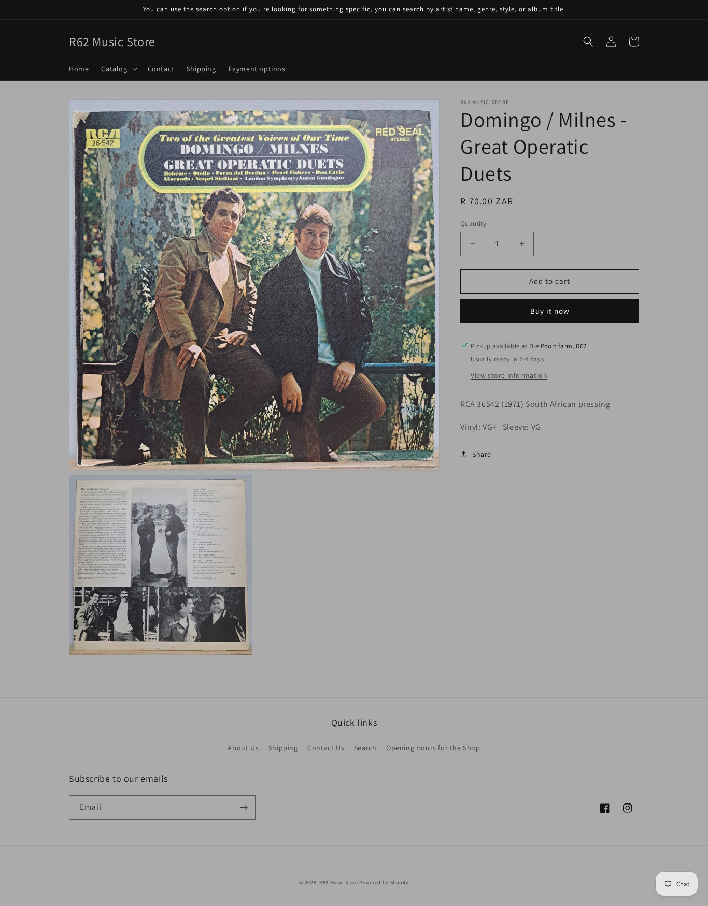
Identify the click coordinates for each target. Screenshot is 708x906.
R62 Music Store (338, 882)
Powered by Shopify (384, 882)
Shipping (283, 747)
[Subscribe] (243, 807)
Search (365, 747)
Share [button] (481, 454)
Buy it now (550, 310)
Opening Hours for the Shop (433, 747)
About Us (243, 747)
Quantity (473, 223)
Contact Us (325, 747)
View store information (509, 374)
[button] (118, 69)
